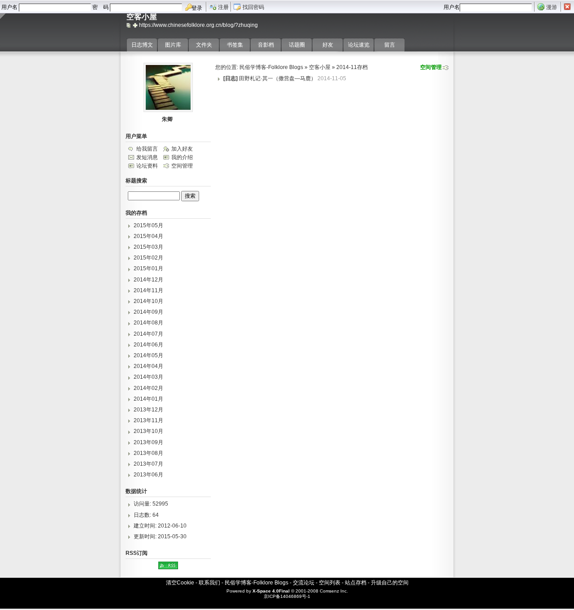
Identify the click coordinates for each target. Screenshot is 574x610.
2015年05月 (148, 225)
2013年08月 (148, 453)
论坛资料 (147, 166)
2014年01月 (148, 399)
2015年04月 (148, 236)
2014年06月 (148, 345)
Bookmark (136, 25)
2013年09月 (148, 442)
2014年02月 (148, 388)
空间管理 (431, 67)
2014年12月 (148, 280)
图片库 (173, 45)
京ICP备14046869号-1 (287, 596)
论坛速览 (359, 45)
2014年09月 (148, 312)
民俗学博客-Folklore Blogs (271, 67)
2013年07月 (148, 464)
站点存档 (355, 583)
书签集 (235, 45)
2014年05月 (148, 355)
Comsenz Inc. (334, 590)
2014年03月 (148, 377)
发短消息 (147, 157)
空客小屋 (319, 67)
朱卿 (167, 119)
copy (129, 25)
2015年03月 (148, 247)
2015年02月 (148, 258)
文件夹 (204, 45)
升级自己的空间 (390, 583)
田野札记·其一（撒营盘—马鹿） (277, 78)
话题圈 (297, 45)
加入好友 (182, 149)
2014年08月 (148, 323)
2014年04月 (148, 366)
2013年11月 (148, 420)
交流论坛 (303, 583)
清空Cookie (180, 583)
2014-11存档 (352, 67)
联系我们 (209, 583)
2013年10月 (148, 431)
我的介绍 (182, 157)
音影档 (266, 45)
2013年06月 (148, 475)
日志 (230, 78)
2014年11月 (148, 290)
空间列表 (329, 583)
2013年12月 (148, 410)
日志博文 (142, 45)
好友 (327, 45)
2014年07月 (148, 334)
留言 (389, 45)
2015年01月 (148, 268)
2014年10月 (148, 301)
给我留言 (147, 149)
